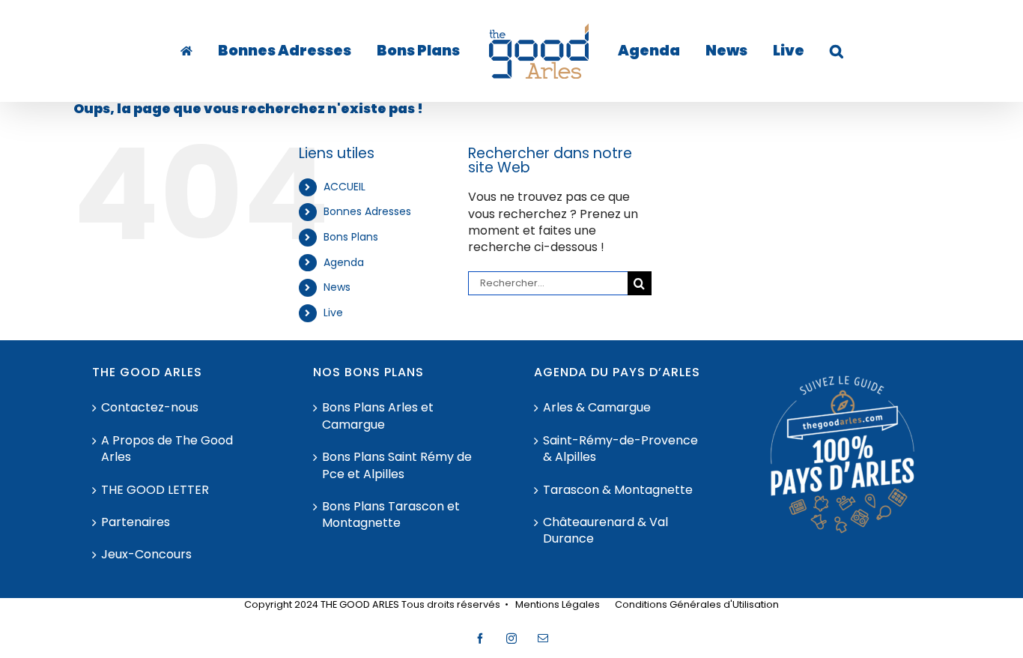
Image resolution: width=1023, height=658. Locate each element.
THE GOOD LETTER (155, 490)
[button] (790, 50)
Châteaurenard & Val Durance (605, 530)
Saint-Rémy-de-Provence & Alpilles (620, 448)
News (337, 287)
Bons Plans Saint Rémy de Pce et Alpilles (397, 465)
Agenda (344, 262)
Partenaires (135, 522)
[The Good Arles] (219, 50)
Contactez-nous (149, 407)
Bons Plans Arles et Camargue (378, 415)
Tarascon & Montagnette (618, 490)
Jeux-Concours (146, 554)
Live (333, 312)
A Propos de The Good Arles (167, 448)
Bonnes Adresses (367, 211)
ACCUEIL (344, 186)
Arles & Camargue (597, 407)
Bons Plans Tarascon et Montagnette (391, 514)
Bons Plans (351, 236)
